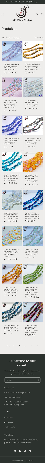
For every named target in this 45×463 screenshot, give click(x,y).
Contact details (9, 427)
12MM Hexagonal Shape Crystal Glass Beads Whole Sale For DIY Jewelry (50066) (11, 290)
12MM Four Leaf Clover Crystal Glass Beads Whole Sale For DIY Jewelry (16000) (32, 215)
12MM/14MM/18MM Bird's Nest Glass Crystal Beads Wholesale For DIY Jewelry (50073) (32, 291)
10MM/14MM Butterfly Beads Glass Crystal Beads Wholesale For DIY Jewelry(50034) (11, 177)
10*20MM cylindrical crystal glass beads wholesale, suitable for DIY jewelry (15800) (33, 67)
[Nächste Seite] (37, 345)
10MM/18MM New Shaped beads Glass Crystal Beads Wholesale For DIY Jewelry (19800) (31, 178)
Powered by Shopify (28, 460)
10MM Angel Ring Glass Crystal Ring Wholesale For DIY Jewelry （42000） (31, 103)
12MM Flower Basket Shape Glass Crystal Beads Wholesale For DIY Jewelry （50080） (11, 215)
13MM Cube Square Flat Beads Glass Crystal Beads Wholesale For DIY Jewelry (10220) (31, 329)
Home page (8, 417)
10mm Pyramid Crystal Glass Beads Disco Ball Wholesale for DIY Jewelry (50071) (33, 141)
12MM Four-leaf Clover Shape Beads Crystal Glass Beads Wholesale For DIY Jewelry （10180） (12, 253)
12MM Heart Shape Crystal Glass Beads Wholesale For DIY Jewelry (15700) (31, 252)
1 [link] (7, 346)
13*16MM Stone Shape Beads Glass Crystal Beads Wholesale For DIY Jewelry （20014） (11, 328)
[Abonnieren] (38, 380)
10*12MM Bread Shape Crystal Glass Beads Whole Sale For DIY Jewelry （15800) (11, 67)
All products (8, 422)
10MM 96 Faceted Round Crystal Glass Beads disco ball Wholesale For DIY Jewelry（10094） (11, 104)
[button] (2, 14)
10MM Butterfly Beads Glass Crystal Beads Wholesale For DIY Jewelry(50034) (11, 141)
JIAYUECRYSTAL (19, 460)
